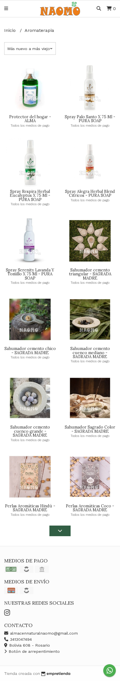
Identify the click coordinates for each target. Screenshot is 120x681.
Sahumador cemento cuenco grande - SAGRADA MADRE (30, 431)
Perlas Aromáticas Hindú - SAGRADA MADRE (30, 507)
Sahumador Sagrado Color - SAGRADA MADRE (90, 429)
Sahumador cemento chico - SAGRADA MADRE (30, 350)
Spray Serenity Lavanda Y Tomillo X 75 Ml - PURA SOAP (30, 274)
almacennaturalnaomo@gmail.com (43, 633)
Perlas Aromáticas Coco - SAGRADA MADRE (90, 507)
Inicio (10, 30)
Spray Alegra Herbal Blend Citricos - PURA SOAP (90, 193)
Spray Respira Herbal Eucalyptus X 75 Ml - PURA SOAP (30, 195)
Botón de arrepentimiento (33, 651)
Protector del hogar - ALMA (30, 118)
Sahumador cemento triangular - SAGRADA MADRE (90, 274)
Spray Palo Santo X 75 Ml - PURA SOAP (90, 118)
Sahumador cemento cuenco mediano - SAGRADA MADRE (90, 352)
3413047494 (20, 639)
